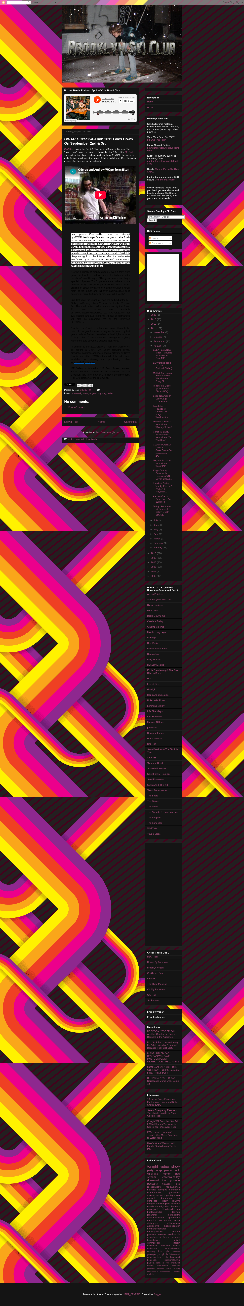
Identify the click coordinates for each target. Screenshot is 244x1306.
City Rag (151, 995)
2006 (154, 571)
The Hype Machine (157, 984)
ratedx (150, 1206)
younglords (163, 1254)
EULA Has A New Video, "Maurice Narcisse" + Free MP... (162, 353)
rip (178, 1198)
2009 (154, 558)
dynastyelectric (154, 1237)
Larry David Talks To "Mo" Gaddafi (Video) (162, 365)
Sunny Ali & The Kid (157, 785)
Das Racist (153, 643)
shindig (150, 1265)
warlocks (151, 1274)
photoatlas (151, 1268)
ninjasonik (167, 1183)
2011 (154, 328)
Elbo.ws (151, 978)
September (160, 341)
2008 (154, 562)
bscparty (152, 1183)
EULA (150, 678)
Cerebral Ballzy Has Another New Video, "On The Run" (162, 435)
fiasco (166, 1237)
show (175, 1166)
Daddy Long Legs (156, 632)
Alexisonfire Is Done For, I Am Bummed (162, 499)
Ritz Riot (151, 743)
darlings (175, 1212)
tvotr (172, 1237)
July (156, 520)
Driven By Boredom (157, 962)
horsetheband (153, 1240)
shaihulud (175, 1263)
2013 (154, 319)
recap (158, 1170)
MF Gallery (130, 152)
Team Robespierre (157, 790)
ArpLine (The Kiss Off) (159, 599)
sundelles (152, 1200)
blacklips (151, 1189)
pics (178, 1183)
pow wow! (152, 727)
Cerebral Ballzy (155, 621)
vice (178, 1195)
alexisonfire (153, 1225)
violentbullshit (152, 1271)
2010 (154, 553)
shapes (151, 1203)
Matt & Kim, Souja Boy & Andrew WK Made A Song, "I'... (162, 377)
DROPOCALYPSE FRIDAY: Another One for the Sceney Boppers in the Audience (162, 1034)
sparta (168, 1268)
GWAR (67, 149)
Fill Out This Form (156, 139)
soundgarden (162, 1206)
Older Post (130, 421)
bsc (177, 1173)
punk (177, 1170)
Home (101, 421)
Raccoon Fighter (156, 733)
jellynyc (176, 1200)
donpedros (166, 1198)
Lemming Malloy (155, 705)
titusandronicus (172, 1248)
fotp (160, 1251)
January (158, 547)
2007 (154, 567)
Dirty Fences (154, 659)
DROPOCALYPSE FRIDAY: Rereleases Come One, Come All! (163, 1081)
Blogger (157, 1294)
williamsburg (173, 1223)
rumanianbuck (166, 1271)
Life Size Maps (155, 711)
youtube (175, 1180)
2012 (154, 323)
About (150, 107)
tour (164, 1180)
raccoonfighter (154, 1186)
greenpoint (174, 1217)
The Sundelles (154, 823)
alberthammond (172, 1257)
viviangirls (152, 1223)
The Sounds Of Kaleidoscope (162, 812)
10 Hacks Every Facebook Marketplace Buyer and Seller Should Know (162, 1102)
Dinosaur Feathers (157, 648)
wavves (176, 1251)
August (158, 346)
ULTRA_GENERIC (131, 1294)
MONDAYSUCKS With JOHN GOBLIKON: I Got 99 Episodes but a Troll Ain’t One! (163, 1070)
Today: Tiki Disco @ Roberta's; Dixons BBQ (162, 388)
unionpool (152, 1209)
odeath (176, 1231)
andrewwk (76, 393)
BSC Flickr (152, 956)
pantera (150, 1263)
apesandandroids (156, 1195)
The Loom (152, 806)
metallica (152, 1220)
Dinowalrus (153, 654)
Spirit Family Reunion (158, 774)
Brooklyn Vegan (155, 967)
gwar (94, 393)
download (153, 1180)
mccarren (165, 1246)
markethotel (153, 1246)
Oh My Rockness (156, 989)
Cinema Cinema (155, 626)
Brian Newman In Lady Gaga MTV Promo (162, 398)
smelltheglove (163, 1203)
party (150, 1170)
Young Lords (154, 833)
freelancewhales (155, 1217)
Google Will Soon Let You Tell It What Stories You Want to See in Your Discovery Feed (162, 1124)
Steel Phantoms (155, 779)
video (110, 393)
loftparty (176, 1243)
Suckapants (153, 1000)
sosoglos (162, 1189)
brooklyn (87, 393)
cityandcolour (153, 1243)
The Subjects (154, 817)
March (157, 538)
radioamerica (173, 1186)
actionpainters (154, 1257)
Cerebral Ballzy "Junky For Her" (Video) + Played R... (162, 487)
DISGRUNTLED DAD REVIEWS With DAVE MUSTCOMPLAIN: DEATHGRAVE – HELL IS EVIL (163, 1057)
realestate (152, 1248)
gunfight (170, 1195)
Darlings (151, 637)
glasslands (174, 1192)
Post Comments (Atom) (107, 432)
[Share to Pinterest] (91, 385)
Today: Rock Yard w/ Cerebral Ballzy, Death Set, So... (162, 510)
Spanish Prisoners (156, 768)
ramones (160, 1268)
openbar (168, 1170)
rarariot (176, 1246)
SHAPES (151, 757)
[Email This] (78, 385)
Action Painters (155, 594)
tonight (152, 1166)
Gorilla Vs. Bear (155, 973)
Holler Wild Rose (156, 700)
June (157, 525)
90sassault (174, 1254)
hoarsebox (152, 1260)
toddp (177, 1220)
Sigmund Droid (155, 763)
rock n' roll (162, 1263)
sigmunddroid (154, 1192)
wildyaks (152, 1173)
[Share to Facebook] (88, 385)
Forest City (153, 684)
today (165, 1200)
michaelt (175, 1203)
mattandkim (173, 1214)
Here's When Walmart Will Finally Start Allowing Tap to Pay (161, 1146)
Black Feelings (155, 605)
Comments (157, 243)
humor (167, 1173)
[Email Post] (98, 390)
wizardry (151, 1251)
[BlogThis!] (81, 385)
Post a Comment (76, 407)
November (159, 332)
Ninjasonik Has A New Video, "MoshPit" (161, 463)
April (156, 534)
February (159, 543)
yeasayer (151, 1254)
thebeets (175, 1206)
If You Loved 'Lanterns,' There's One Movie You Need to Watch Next (162, 1135)
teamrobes (174, 1189)
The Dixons (153, 801)
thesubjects (162, 1265)
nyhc (167, 1251)
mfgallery (102, 393)
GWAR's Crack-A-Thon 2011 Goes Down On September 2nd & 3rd (98, 141)
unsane (177, 1271)
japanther (152, 1214)
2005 (154, 576)
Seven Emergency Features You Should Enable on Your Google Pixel (162, 1113)
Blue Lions (152, 610)
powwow (151, 1234)
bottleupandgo (154, 1212)
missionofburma (172, 1260)
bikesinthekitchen (171, 1209)
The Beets (152, 795)
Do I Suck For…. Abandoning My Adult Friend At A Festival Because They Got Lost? (162, 1045)
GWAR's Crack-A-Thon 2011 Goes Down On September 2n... (162, 450)
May (156, 529)
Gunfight (151, 689)
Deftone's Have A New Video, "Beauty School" (162, 424)
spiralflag (176, 1268)
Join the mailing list (165, 179)
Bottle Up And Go (156, 615)
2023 (154, 314)
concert (151, 1198)
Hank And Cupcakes (157, 695)
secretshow (165, 1220)
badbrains (176, 1266)
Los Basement (154, 716)
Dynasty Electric (155, 664)
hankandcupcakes (156, 1228)
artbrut (177, 1240)
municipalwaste (155, 1231)
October (158, 337)
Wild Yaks (152, 828)
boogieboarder (172, 1225)
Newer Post (71, 421)
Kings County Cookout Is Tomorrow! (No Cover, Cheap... (162, 474)
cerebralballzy (171, 1177)
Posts (154, 238)
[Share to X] (85, 385)
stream (151, 1177)
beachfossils (174, 1234)
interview (162, 1234)
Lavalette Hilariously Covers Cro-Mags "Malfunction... (161, 411)
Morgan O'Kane (155, 722)
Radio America (155, 738)
